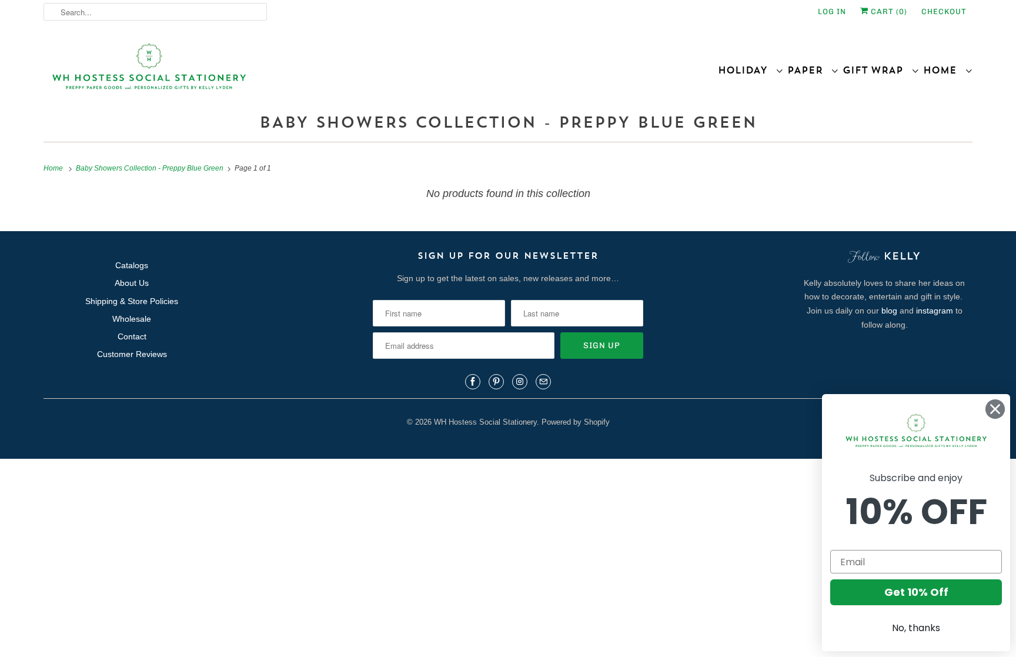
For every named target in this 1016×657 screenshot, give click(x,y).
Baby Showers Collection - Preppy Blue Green (508, 122)
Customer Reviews (132, 354)
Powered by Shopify (576, 422)
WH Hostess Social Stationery (485, 422)
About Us (132, 283)
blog (889, 310)
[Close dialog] (995, 409)
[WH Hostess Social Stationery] (273, 71)
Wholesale (131, 319)
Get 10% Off (916, 592)
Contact (132, 336)
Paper (809, 70)
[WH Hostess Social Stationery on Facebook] (472, 381)
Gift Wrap (877, 70)
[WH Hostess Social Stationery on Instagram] (519, 381)
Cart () (887, 11)
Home (944, 70)
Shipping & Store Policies (131, 301)
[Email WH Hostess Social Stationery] (543, 381)
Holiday (747, 70)
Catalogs (131, 265)
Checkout (944, 11)
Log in (832, 11)
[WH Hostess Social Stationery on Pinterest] (496, 381)
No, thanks (916, 628)
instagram (934, 310)
